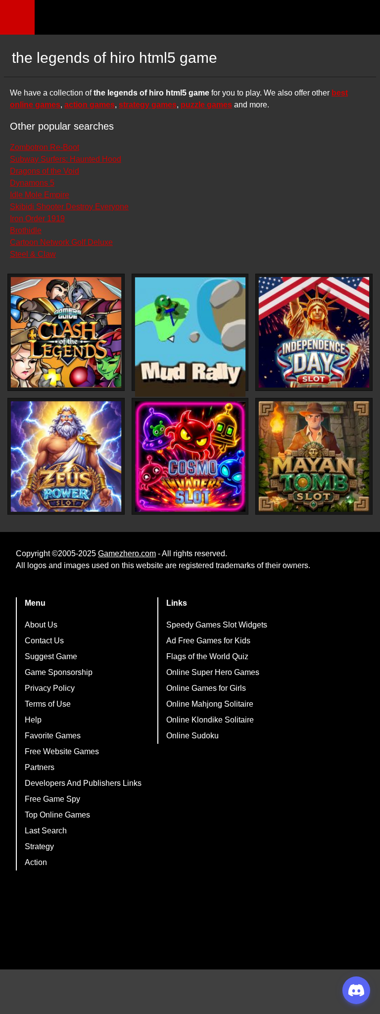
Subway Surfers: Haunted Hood (65, 159)
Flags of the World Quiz (207, 656)
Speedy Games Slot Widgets (216, 625)
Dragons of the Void (44, 171)
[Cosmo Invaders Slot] (190, 456)
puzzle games (206, 104)
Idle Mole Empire (39, 195)
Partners (39, 767)
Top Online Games (57, 815)
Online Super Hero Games (212, 672)
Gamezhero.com (127, 553)
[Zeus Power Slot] (66, 456)
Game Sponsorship (59, 672)
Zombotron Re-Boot (44, 147)
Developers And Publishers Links (83, 783)
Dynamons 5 (32, 183)
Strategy (39, 846)
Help (33, 720)
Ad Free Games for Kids (208, 640)
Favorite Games (53, 735)
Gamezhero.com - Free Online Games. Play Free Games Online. (96, 17)
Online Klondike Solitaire (210, 720)
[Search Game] (364, 19)
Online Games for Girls (206, 688)
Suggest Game (51, 656)
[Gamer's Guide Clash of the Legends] (66, 332)
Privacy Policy (50, 688)
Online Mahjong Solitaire (209, 704)
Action (36, 862)
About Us (41, 625)
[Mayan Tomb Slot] (314, 456)
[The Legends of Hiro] (190, 337)
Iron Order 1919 (37, 218)
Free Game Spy (52, 799)
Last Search (46, 830)
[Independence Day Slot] (314, 332)
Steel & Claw (33, 254)
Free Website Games (62, 751)
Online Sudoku (192, 735)
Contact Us (44, 640)
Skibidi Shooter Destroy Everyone (69, 206)
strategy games (148, 104)
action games (89, 104)
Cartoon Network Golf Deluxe (61, 242)
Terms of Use (48, 704)
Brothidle (26, 230)
